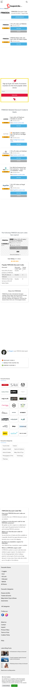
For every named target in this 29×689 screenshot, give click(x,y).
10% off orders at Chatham (18, 151)
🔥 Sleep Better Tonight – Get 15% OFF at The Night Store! (18, 134)
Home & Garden (7, 452)
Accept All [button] (14, 685)
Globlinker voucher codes (19, 174)
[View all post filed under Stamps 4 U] (23, 405)
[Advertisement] (14, 62)
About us (3, 622)
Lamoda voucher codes (18, 122)
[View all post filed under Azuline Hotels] (14, 433)
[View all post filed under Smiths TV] (14, 391)
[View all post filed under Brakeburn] (14, 412)
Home (1, 8)
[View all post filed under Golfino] (5, 391)
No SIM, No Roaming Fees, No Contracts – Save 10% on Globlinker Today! (18, 169)
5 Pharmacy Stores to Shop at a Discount (19, 663)
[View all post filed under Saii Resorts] (14, 384)
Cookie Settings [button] (6, 685)
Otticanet (4, 579)
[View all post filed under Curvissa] (5, 405)
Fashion (15, 446)
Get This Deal (19, 248)
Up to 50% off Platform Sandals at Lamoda (17, 118)
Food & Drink (6, 446)
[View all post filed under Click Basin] (23, 426)
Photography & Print (8, 455)
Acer (3, 574)
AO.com (4, 576)
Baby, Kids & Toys (18, 452)
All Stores (4, 584)
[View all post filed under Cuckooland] (14, 419)
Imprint (3, 627)
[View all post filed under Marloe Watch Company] (14, 405)
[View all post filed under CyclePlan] (23, 398)
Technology (20, 455)
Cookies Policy (5, 635)
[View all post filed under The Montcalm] (23, 391)
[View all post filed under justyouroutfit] (23, 412)
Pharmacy (5, 459)
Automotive (4, 601)
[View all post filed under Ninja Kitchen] (14, 426)
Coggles (4, 571)
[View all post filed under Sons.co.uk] (5, 419)
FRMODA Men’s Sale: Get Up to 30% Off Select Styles (18, 38)
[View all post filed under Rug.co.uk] (5, 398)
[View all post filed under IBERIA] (5, 384)
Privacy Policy (5, 630)
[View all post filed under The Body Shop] (23, 384)
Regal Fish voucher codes (19, 190)
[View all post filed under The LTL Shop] (23, 433)
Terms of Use (5, 632)
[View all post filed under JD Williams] (5, 412)
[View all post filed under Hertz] (5, 433)
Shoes (15, 598)
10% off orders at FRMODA (18, 24)
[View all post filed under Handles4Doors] (14, 398)
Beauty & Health (7, 449)
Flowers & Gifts (5, 593)
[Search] (26, 2)
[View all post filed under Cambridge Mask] (5, 426)
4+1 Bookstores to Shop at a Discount (18, 651)
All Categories (5, 606)
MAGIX (4, 581)
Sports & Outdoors (19, 449)
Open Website (20, 17)
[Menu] (2, 2)
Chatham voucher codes (19, 155)
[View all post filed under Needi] (23, 419)
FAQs (2, 640)
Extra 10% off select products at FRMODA (18, 240)
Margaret (11, 351)
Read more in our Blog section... (8, 670)
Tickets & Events (6, 595)
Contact (3, 624)
